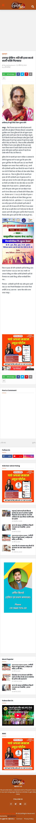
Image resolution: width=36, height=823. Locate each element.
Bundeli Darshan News (8, 813)
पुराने (33, 443)
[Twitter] (22, 74)
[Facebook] (18, 74)
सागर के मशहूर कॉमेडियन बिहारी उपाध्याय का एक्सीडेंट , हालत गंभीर (22, 527)
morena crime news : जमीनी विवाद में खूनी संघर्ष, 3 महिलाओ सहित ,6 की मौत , (22, 537)
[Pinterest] (26, 74)
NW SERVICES (11, 816)
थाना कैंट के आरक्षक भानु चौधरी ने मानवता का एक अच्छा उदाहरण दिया (23, 548)
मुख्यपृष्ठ (4, 54)
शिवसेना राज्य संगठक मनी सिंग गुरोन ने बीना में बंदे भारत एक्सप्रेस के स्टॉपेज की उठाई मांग (23, 677)
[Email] (30, 74)
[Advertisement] (18, 31)
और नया (3, 443)
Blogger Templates (7, 819)
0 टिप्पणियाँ (7, 67)
